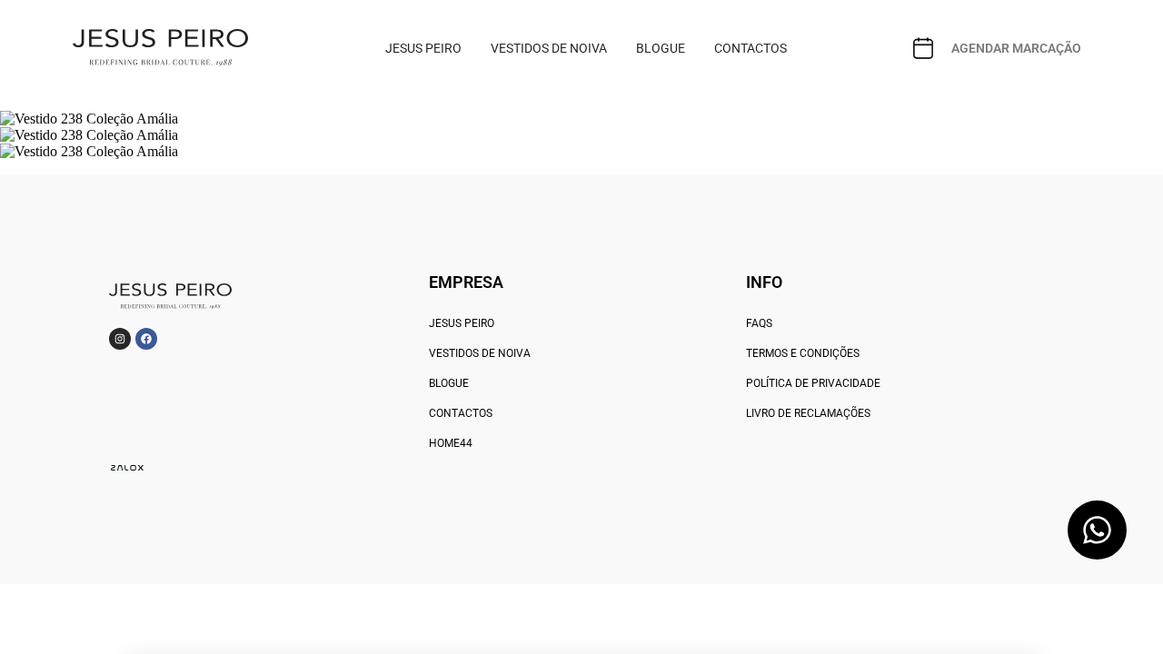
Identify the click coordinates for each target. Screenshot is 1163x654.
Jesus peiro (461, 323)
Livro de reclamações (808, 413)
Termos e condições (803, 353)
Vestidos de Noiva (480, 353)
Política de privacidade (813, 383)
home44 (450, 443)
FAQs (759, 323)
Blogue (449, 383)
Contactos (460, 413)
